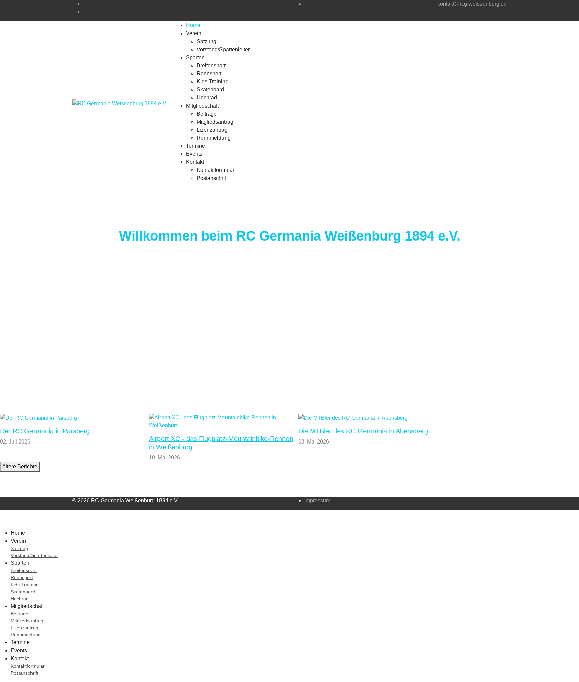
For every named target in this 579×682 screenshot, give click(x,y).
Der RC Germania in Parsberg (45, 431)
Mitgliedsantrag (215, 122)
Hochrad (207, 97)
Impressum (317, 500)
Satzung (206, 41)
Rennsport (209, 73)
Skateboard (210, 89)
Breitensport (211, 65)
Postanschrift (212, 178)
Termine (195, 146)
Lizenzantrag (212, 130)
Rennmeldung (214, 138)
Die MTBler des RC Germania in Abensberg (363, 431)
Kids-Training (213, 81)
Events (194, 154)
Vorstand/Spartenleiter (223, 49)
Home (193, 25)
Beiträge (207, 114)
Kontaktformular (215, 170)
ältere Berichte (20, 466)
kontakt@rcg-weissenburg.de (472, 4)
